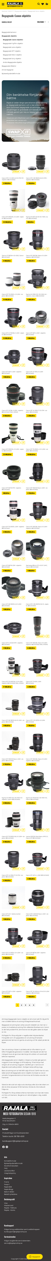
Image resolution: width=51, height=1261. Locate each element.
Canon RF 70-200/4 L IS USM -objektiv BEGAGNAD (12, 295)
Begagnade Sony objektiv (12, 58)
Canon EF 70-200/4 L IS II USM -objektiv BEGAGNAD (37, 450)
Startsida (4, 11)
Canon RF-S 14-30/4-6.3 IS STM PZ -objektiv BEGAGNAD (13, 179)
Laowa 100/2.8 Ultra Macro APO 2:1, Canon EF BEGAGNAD (37, 837)
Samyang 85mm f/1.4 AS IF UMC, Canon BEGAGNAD (36, 566)
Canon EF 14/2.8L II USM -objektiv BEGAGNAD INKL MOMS (12, 411)
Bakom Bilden (9, 1192)
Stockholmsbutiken (11, 1166)
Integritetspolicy (10, 1173)
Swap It (6, 1184)
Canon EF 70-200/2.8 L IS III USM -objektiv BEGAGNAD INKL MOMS (13, 682)
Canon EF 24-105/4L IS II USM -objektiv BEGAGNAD (12, 953)
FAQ (5, 1168)
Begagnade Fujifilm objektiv (13, 43)
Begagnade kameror (9, 32)
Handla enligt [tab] (7, 22)
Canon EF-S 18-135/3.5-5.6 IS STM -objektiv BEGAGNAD (36, 179)
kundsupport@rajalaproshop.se (15, 1141)
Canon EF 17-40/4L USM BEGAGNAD (33, 682)
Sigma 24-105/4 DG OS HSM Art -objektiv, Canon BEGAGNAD (36, 295)
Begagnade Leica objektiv (12, 47)
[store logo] (16, 5)
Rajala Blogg (8, 1189)
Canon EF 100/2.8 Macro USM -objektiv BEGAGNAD (37, 488)
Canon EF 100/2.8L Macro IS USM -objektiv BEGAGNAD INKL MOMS (37, 643)
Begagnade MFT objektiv (12, 51)
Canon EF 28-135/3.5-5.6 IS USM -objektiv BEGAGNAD (13, 721)
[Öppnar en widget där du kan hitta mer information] (34, 1257)
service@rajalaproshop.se (13, 1243)
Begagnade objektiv (21, 11)
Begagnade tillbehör (9, 66)
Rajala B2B (8, 1187)
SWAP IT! (11, 11)
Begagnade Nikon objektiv (12, 55)
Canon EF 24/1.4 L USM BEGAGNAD (37, 875)
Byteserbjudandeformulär (11, 73)
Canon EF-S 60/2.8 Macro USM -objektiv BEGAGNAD (37, 914)
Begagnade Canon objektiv (13, 40)
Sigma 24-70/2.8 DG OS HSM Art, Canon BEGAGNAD (36, 798)
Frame (6, 1182)
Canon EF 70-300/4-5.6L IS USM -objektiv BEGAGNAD (13, 837)
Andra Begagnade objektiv (12, 62)
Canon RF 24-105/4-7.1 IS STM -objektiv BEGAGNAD (36, 411)
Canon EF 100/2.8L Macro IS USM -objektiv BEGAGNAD (37, 256)
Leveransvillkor (9, 1171)
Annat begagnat (7, 70)
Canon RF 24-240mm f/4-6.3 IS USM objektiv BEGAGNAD (37, 992)
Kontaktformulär (10, 1161)
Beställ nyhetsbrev (10, 1194)
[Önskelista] (42, 4)
